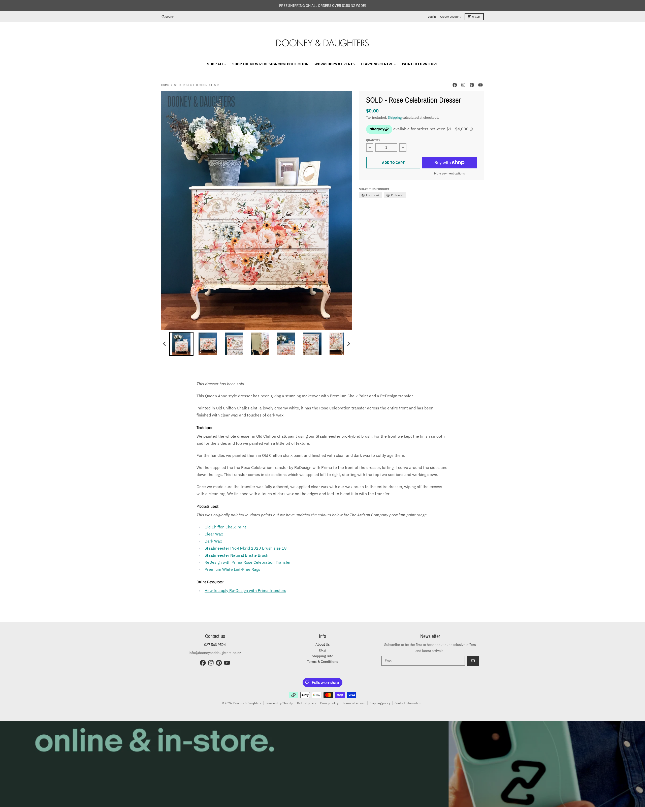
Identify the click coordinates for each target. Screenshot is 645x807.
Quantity (373, 140)
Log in (432, 16)
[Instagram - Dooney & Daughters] (463, 85)
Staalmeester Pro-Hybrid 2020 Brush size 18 (246, 548)
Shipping (395, 117)
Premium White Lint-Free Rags (232, 569)
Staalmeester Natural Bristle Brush (236, 555)
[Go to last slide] (164, 344)
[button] (181, 344)
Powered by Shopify (279, 703)
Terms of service (354, 703)
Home (165, 85)
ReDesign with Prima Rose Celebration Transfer (248, 562)
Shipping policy (380, 703)
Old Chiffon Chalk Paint (225, 526)
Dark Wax (213, 541)
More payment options (449, 173)
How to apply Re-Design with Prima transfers (245, 590)
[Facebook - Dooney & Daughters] (455, 85)
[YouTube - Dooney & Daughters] (480, 85)
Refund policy (306, 703)
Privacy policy (329, 703)
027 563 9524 (215, 644)
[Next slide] (348, 344)
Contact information (408, 703)
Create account (450, 16)
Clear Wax (214, 533)
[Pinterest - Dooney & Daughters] (472, 85)
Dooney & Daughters (247, 703)
